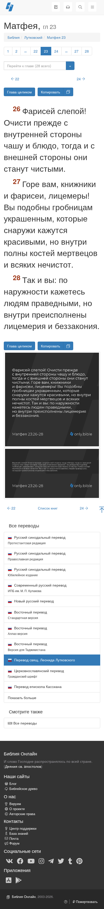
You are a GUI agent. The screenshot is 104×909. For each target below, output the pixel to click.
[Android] (18, 879)
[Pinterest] (79, 860)
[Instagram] (41, 860)
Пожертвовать (86, 901)
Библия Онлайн (24, 896)
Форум (14, 843)
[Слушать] (68, 7)
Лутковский (33, 37)
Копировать (50, 91)
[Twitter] (61, 860)
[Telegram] (51, 860)
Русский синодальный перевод (36, 540)
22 (36, 51)
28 (87, 51)
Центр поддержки (22, 828)
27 (76, 51)
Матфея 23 (56, 37)
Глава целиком (19, 91)
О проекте (17, 809)
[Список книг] (56, 7)
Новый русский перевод (33, 600)
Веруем (15, 804)
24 (56, 51)
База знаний (18, 833)
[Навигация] (92, 7)
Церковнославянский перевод (36, 673)
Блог (13, 783)
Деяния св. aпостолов (23, 766)
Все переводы (24, 722)
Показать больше (22, 697)
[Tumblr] (70, 860)
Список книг (48, 508)
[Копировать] (68, 92)
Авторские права (22, 814)
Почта (13, 838)
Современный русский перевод (37, 588)
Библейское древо (23, 788)
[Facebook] (20, 860)
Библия (14, 37)
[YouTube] (31, 860)
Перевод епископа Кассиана (37, 686)
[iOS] (8, 879)
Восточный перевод (27, 614)
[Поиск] (80, 7)
